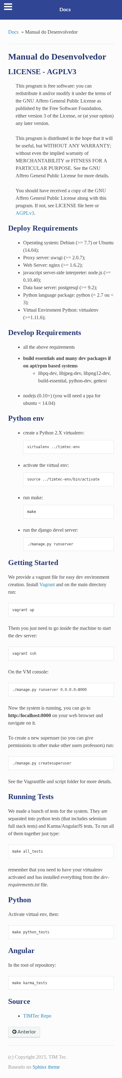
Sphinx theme (46, 1066)
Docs (65, 9)
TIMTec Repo (37, 1015)
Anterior (26, 1031)
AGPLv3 (25, 212)
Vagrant (47, 584)
